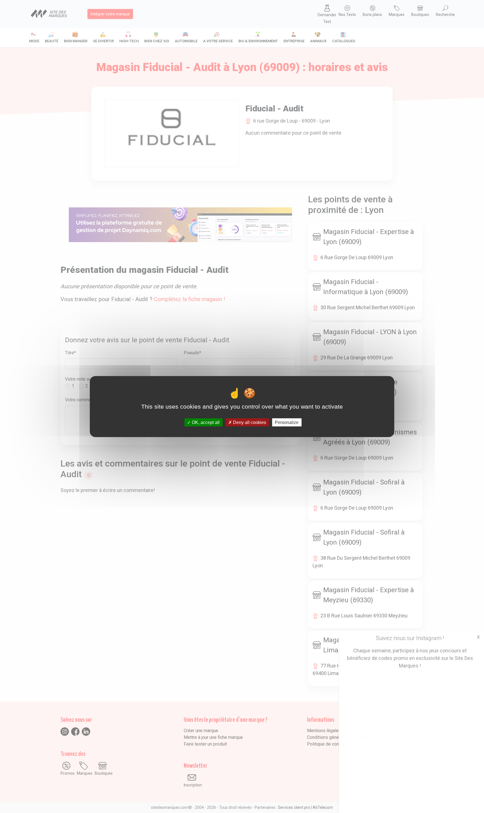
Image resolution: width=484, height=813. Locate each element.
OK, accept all (205, 422)
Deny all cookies (249, 422)
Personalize (287, 422)
